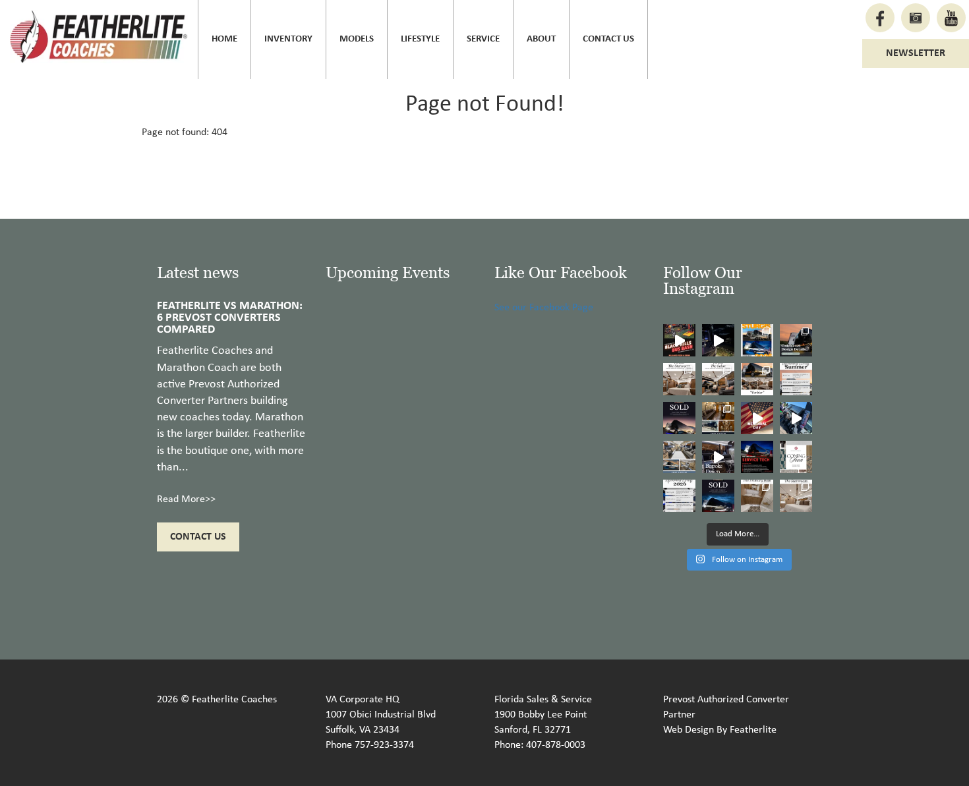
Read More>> (186, 499)
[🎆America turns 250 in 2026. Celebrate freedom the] (796, 457)
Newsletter (915, 53)
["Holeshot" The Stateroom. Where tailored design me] (796, 496)
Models (356, 39)
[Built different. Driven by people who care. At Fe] (757, 457)
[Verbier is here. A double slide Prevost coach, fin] (757, 379)
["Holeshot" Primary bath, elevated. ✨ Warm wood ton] (757, 496)
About (541, 39)
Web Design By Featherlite (720, 730)
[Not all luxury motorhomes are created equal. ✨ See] (718, 457)
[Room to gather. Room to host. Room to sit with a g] (718, 379)
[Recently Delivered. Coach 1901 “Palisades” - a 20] (679, 418)
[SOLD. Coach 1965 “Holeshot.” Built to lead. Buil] (718, 496)
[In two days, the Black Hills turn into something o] (757, 340)
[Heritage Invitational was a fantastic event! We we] (796, 418)
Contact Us (608, 39)
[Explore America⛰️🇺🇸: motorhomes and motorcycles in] (718, 340)
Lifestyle (420, 39)
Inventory (288, 39)
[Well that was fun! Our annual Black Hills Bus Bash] (679, 340)
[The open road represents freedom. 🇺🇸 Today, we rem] (757, 418)
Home (224, 39)
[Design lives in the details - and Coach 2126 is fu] (796, 340)
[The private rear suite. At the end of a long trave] (679, 379)
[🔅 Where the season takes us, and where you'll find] (796, 379)
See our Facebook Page (543, 307)
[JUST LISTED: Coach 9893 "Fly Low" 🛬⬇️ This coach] (718, 418)
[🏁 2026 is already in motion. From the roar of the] (679, 496)
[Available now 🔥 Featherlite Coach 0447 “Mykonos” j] (679, 457)
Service (483, 39)
